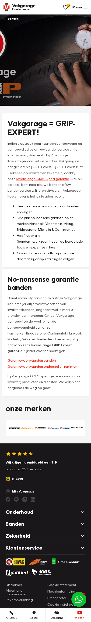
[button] (78, 599)
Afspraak (11, 617)
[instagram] (24, 499)
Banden (12, 18)
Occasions (57, 617)
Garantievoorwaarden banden (31, 360)
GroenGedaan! (69, 562)
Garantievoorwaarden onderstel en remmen (42, 366)
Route (34, 617)
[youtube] (16, 499)
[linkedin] (33, 499)
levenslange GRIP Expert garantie (42, 178)
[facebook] (8, 499)
